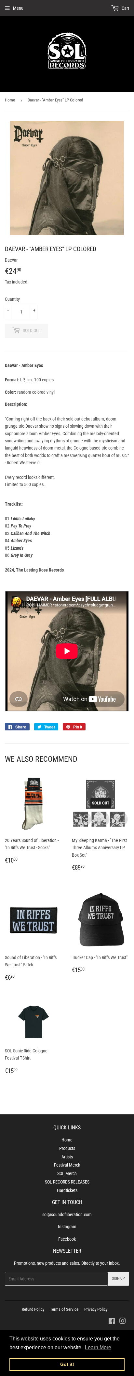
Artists (67, 1156)
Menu (18, 8)
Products (67, 1148)
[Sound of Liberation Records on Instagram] (122, 1321)
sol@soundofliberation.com (67, 1214)
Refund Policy (33, 1309)
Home (10, 100)
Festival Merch (67, 1165)
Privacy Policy (95, 1309)
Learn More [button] (98, 1347)
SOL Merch (67, 1173)
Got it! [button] (67, 1364)
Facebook (67, 1239)
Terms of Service (64, 1309)
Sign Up (118, 1278)
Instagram (67, 1226)
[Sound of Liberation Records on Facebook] (111, 1321)
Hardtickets (67, 1190)
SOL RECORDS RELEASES (67, 1182)
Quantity (12, 299)
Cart (125, 8)
